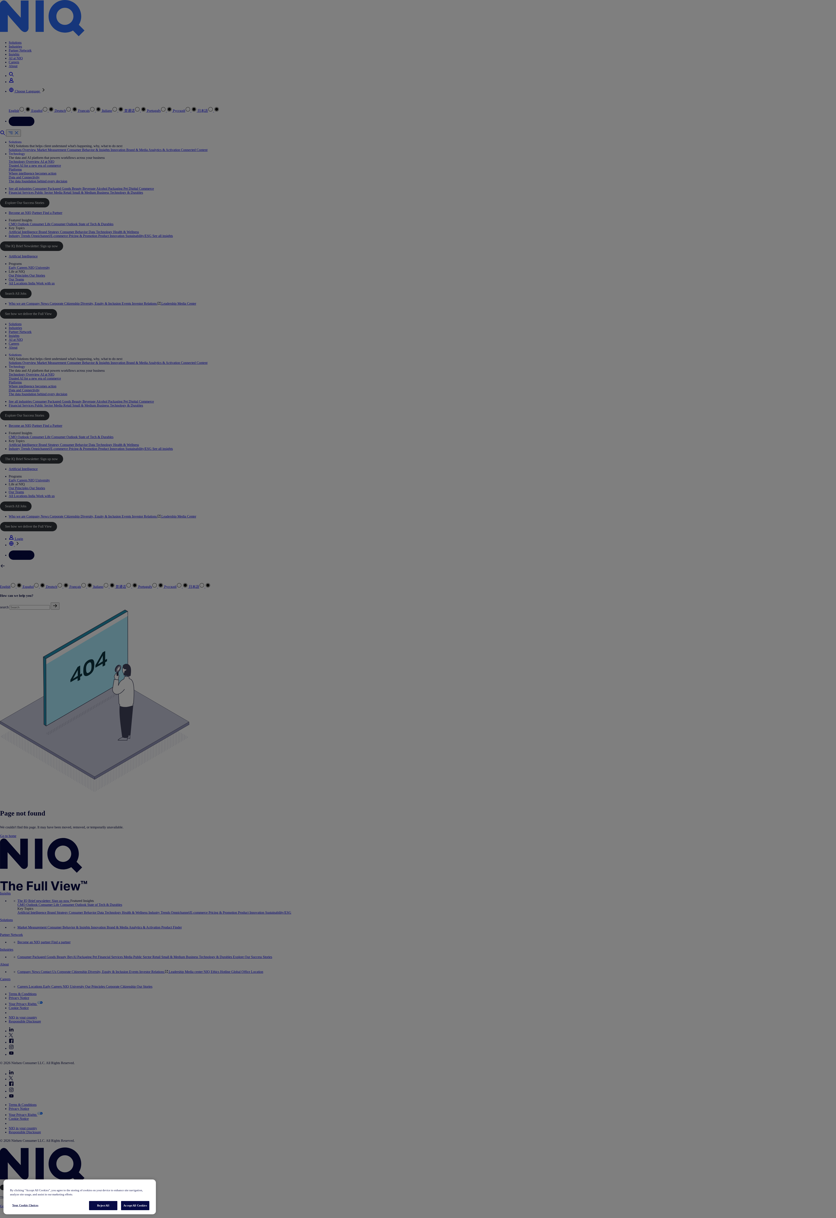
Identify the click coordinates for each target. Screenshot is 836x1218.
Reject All (103, 1205)
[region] (79, 1197)
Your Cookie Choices (25, 1205)
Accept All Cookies (135, 1205)
